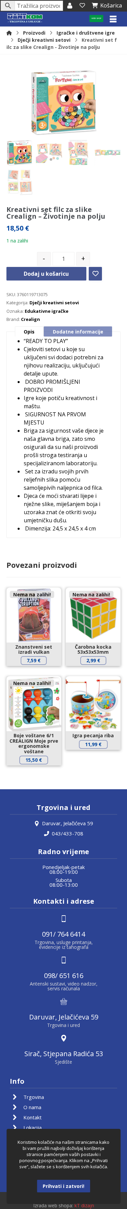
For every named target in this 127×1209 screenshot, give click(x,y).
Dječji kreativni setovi (54, 303)
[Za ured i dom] (25, 18)
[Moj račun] (69, 5)
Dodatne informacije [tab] (78, 331)
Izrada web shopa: (53, 1205)
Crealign (30, 319)
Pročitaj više (38, 672)
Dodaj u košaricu (46, 273)
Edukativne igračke (46, 311)
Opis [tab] (29, 331)
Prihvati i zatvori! (63, 1186)
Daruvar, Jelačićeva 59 (67, 823)
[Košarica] (82, 5)
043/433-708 (67, 833)
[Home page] (9, 33)
